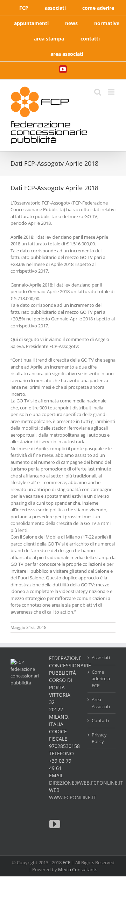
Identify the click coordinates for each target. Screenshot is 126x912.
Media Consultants (77, 869)
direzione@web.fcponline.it (86, 782)
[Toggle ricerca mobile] (97, 92)
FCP (67, 862)
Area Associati (101, 703)
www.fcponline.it (72, 797)
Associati (101, 657)
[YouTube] (54, 824)
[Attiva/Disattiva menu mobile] (111, 92)
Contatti (100, 720)
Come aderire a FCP (101, 679)
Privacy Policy (99, 738)
